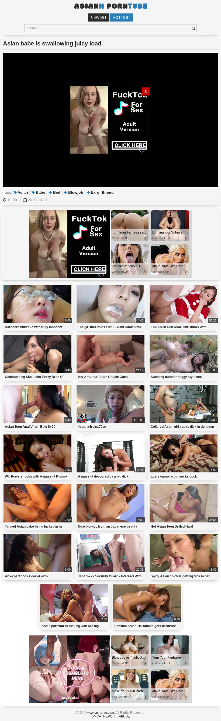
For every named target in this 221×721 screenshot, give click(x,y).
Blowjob (75, 192)
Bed (56, 192)
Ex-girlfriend (102, 192)
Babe (40, 192)
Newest (99, 17)
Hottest (121, 17)
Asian (22, 192)
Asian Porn (110, 7)
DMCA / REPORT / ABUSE (110, 716)
